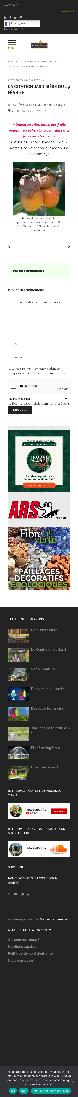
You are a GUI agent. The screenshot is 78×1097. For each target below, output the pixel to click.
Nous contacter (20, 960)
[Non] (73, 1082)
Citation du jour (48, 62)
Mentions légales (22, 947)
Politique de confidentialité (30, 954)
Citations (27, 62)
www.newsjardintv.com (23, 919)
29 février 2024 (24, 105)
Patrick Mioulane (54, 105)
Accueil (13, 62)
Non (24, 1090)
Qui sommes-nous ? (23, 940)
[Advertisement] (39, 1026)
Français (17, 23)
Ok (13, 1090)
